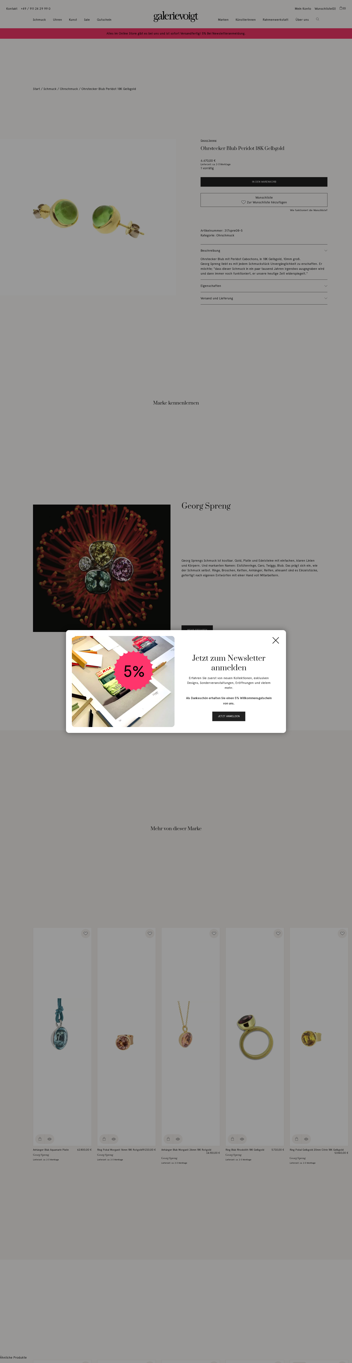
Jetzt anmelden (229, 716)
